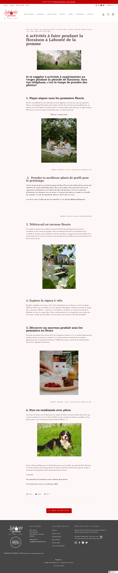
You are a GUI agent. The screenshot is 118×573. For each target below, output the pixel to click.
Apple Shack (29, 14)
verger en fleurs (39, 31)
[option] (59, 2)
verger (31, 31)
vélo (28, 31)
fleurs (31, 29)
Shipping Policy (56, 536)
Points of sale (20, 5)
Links (27, 5)
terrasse (89, 29)
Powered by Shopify (59, 565)
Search (6, 5)
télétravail (83, 29)
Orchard (40, 14)
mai (41, 29)
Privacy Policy (56, 542)
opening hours (36, 553)
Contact (12, 5)
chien (27, 29)
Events (62, 14)
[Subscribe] (101, 536)
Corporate (80, 14)
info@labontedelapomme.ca (38, 541)
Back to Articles (60, 510)
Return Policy (56, 539)
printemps (70, 29)
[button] (113, 572)
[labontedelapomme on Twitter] (86, 542)
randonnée (77, 29)
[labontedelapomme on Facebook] (79, 542)
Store (70, 14)
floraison (36, 29)
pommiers (52, 29)
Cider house (52, 14)
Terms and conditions (58, 545)
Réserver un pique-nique (59, 114)
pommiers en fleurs (62, 29)
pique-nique (46, 29)
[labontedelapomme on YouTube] (83, 542)
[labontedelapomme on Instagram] (76, 542)
